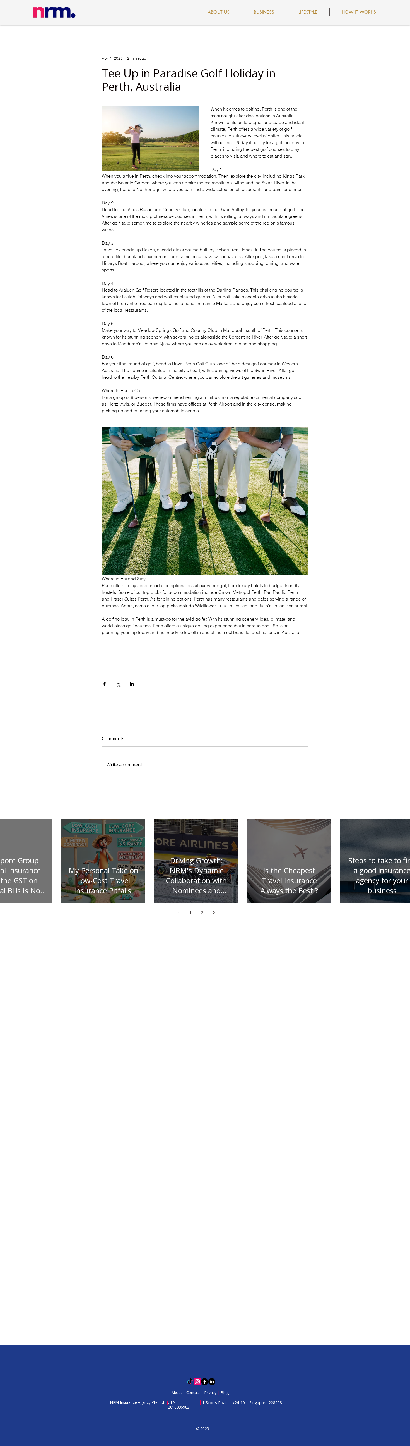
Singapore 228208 (265, 1402)
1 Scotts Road (215, 1402)
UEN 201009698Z (179, 1405)
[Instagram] (197, 1381)
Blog (225, 1392)
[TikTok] (190, 1381)
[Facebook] (204, 1381)
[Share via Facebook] (104, 684)
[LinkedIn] (211, 1381)
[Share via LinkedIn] (131, 684)
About (177, 1392)
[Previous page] (179, 912)
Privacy (211, 1392)
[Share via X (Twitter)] (118, 684)
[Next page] (214, 912)
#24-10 (238, 1402)
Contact (193, 1392)
